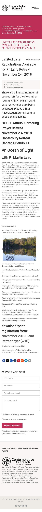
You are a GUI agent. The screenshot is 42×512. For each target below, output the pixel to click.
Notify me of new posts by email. (15, 419)
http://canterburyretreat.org (15, 320)
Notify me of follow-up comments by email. (18, 415)
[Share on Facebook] (3, 360)
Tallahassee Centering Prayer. (27, 482)
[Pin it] (18, 360)
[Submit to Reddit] (22, 360)
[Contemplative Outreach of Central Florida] (14, 7)
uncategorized (18, 87)
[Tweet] (7, 360)
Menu (36, 7)
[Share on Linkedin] (26, 360)
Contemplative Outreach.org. (21, 476)
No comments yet (34, 59)
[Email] (29, 360)
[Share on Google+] (11, 360)
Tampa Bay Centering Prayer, (15, 480)
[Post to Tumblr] (14, 360)
